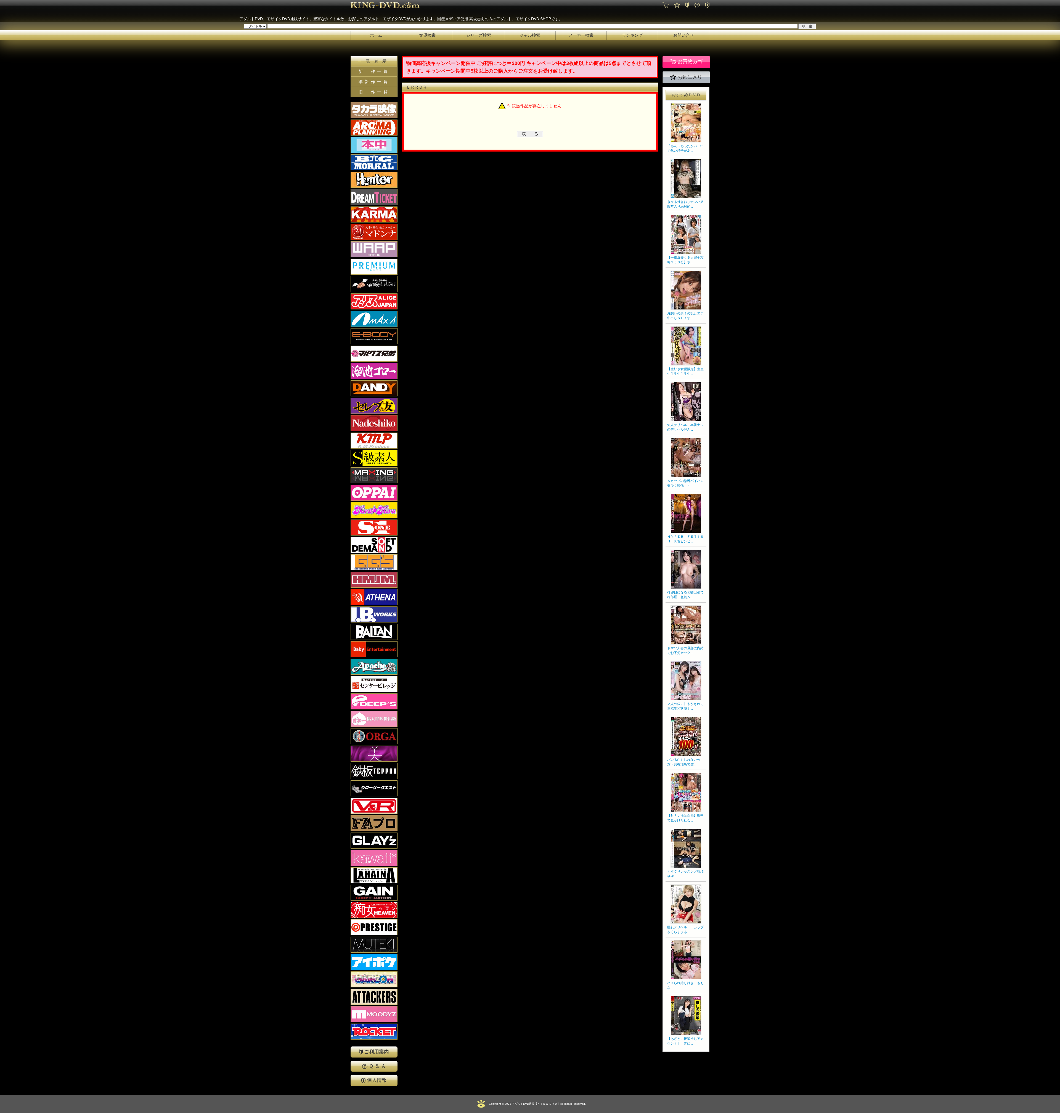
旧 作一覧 (374, 91)
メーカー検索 (581, 35)
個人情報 (376, 1080)
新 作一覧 (374, 71)
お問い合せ (683, 35)
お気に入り (689, 77)
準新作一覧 (374, 81)
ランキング (632, 35)
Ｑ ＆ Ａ (376, 1066)
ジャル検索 (530, 35)
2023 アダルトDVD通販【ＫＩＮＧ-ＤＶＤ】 (532, 1103)
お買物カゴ (689, 61)
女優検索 (427, 35)
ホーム (376, 35)
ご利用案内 (376, 1051)
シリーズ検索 (478, 35)
